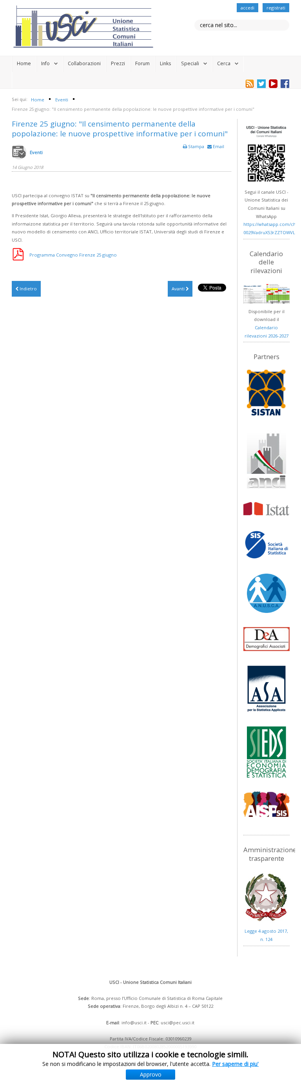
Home (24, 63)
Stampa (196, 146)
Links (165, 63)
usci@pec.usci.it (177, 1022)
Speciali (190, 63)
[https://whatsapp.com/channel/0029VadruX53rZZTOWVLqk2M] (266, 154)
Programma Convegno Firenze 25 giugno (73, 255)
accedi (247, 8)
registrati (276, 8)
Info (45, 63)
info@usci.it (134, 1022)
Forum (142, 63)
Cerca (223, 63)
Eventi (36, 152)
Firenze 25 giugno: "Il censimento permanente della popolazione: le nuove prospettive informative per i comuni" (120, 129)
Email (218, 146)
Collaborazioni (84, 63)
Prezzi (118, 63)
